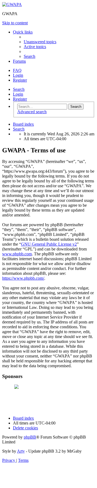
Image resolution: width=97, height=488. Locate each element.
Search (19, 89)
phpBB (30, 437)
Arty (21, 451)
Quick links (23, 32)
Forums (19, 61)
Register (20, 99)
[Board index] (12, 4)
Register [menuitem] (20, 80)
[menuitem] (40, 41)
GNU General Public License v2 (49, 244)
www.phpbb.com (17, 254)
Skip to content (15, 23)
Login (18, 94)
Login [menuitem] (18, 75)
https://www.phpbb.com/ (23, 278)
